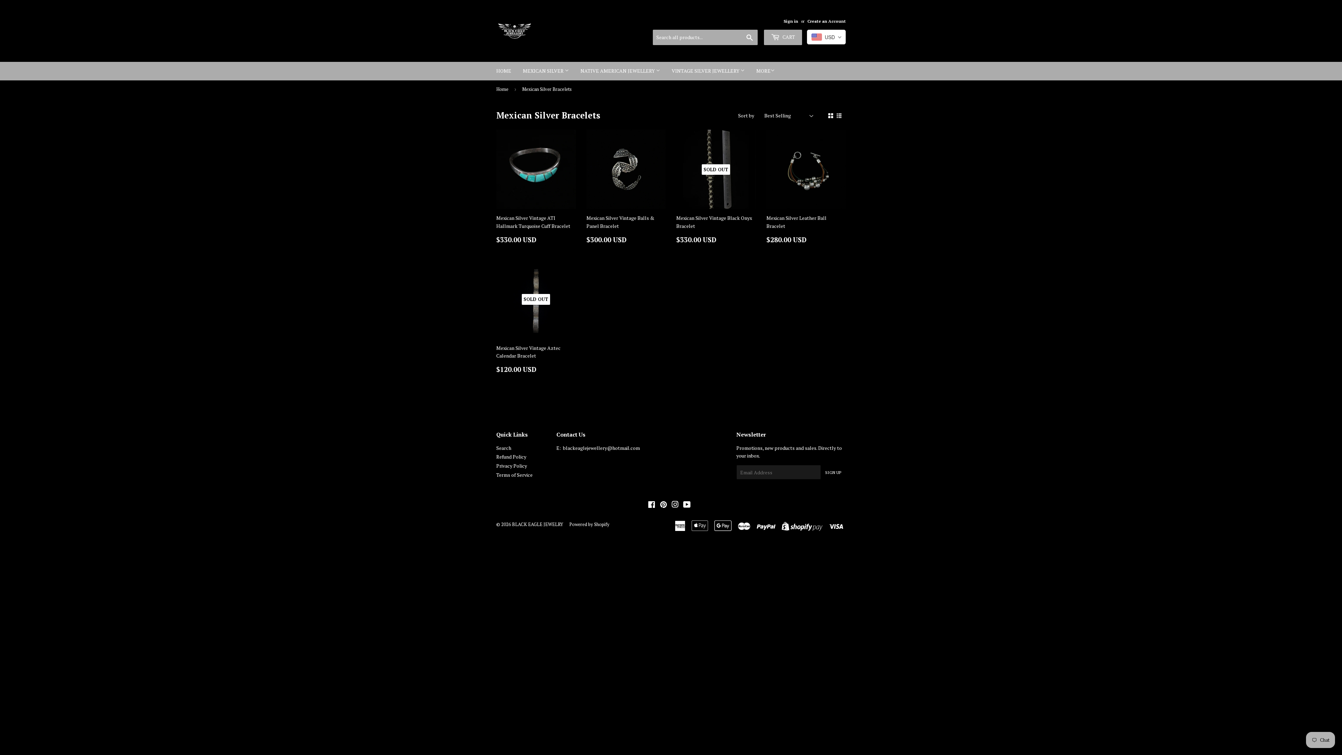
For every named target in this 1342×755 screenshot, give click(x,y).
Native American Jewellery (618, 70)
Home (503, 70)
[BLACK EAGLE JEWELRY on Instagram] (675, 505)
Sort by (746, 115)
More (763, 70)
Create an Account (826, 21)
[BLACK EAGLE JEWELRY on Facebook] (651, 505)
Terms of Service (514, 475)
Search (503, 448)
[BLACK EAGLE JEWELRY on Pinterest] (663, 505)
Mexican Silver (544, 70)
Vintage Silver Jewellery (706, 70)
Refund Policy (511, 456)
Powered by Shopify (589, 524)
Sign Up (833, 472)
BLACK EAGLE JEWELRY (537, 524)
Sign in (791, 21)
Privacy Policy (511, 465)
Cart (788, 37)
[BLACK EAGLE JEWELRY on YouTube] (687, 505)
